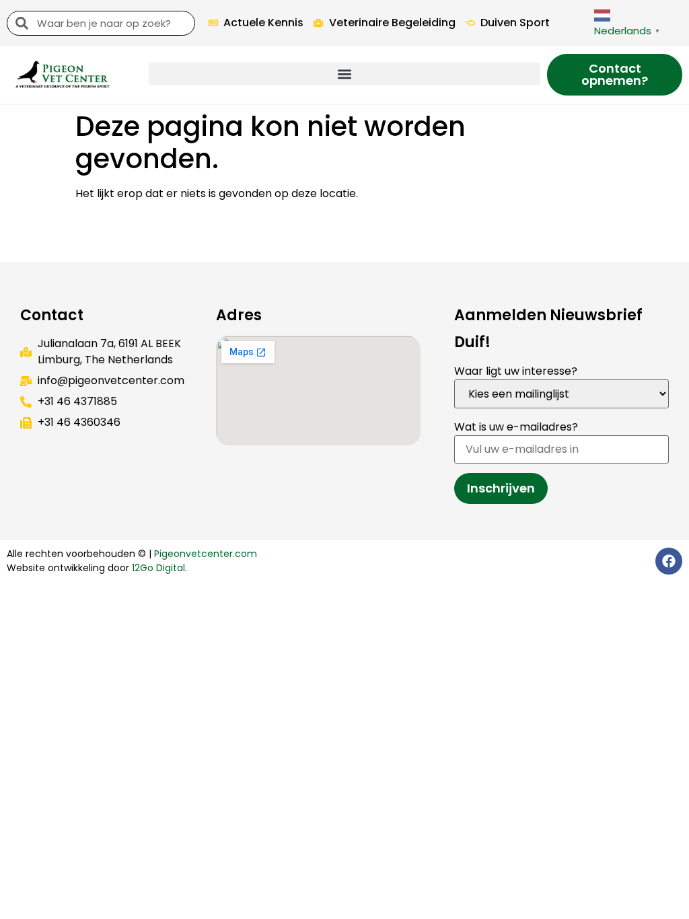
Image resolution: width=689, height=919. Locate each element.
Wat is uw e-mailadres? (516, 427)
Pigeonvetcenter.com (205, 553)
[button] (344, 74)
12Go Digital (158, 568)
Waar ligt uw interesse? (515, 371)
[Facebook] (668, 561)
